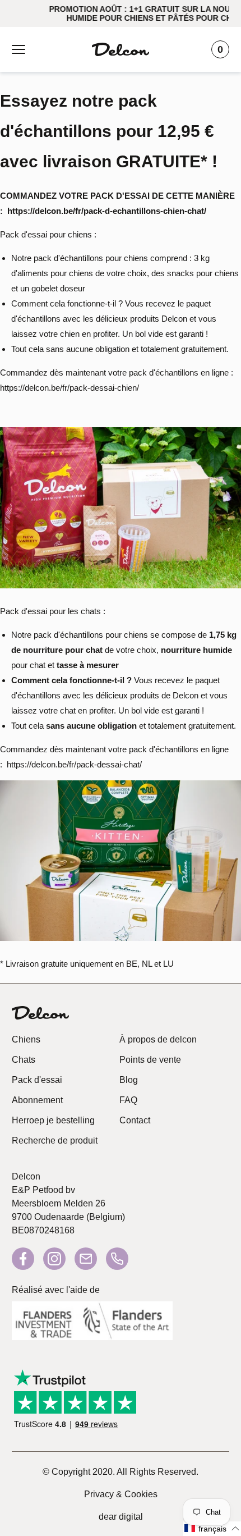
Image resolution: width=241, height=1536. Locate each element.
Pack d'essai (37, 1080)
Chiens (26, 1039)
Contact (134, 1120)
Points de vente (150, 1059)
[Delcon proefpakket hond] (120, 587)
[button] (212, 1528)
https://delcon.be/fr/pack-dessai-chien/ (69, 387)
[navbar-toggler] (18, 49)
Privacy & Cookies (120, 1494)
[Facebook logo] (23, 1258)
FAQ (128, 1100)
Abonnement (37, 1100)
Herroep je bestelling (53, 1120)
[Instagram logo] (54, 1258)
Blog (128, 1080)
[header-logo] (120, 49)
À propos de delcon (158, 1039)
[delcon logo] (40, 1013)
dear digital (121, 1516)
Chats (23, 1059)
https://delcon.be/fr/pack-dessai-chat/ (74, 764)
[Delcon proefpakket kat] (120, 940)
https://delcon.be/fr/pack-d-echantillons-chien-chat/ (106, 211)
